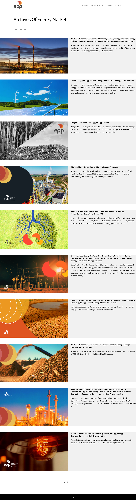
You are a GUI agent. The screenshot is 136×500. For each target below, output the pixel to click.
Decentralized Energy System (84, 256)
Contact (118, 5)
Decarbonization (96, 211)
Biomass (82, 39)
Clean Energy (76, 81)
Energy (92, 123)
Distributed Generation (108, 256)
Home (15, 29)
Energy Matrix (100, 41)
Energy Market (86, 41)
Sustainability (128, 81)
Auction (74, 39)
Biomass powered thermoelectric (101, 345)
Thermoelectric (128, 41)
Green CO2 (98, 214)
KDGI (82, 497)
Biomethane (92, 39)
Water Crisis (112, 303)
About (93, 5)
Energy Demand (121, 39)
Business (85, 5)
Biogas (74, 123)
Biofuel (74, 167)
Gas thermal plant (113, 392)
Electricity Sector (105, 39)
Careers (109, 5)
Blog (101, 5)
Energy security (113, 41)
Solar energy (115, 81)
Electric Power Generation (102, 389)
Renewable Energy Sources (90, 261)
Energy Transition (110, 167)
